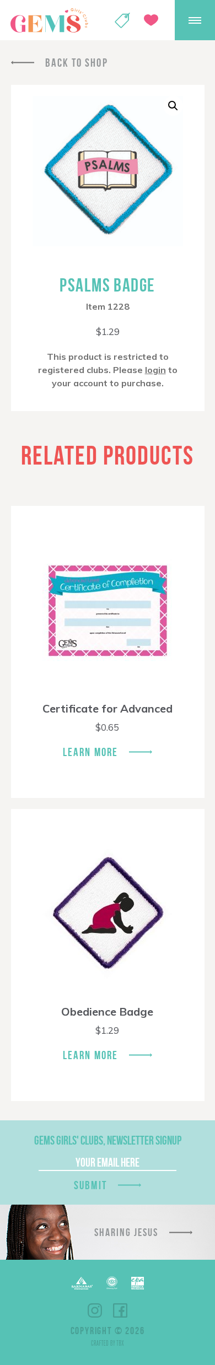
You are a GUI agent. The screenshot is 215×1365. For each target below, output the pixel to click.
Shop (122, 20)
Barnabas (82, 1283)
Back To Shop (76, 62)
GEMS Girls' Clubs (49, 20)
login (155, 369)
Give (151, 20)
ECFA (111, 1283)
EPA (137, 1283)
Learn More (90, 752)
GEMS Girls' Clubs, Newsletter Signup (107, 1140)
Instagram (95, 1310)
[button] (173, 106)
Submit (90, 1185)
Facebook (120, 1310)
